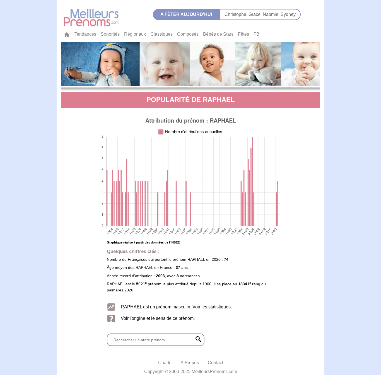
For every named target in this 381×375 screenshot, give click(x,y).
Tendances (85, 34)
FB (256, 34)
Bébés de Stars (218, 34)
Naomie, (272, 14)
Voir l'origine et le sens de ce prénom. (158, 318)
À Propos (189, 362)
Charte (165, 362)
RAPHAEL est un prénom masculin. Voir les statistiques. (176, 307)
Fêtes (243, 34)
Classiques (161, 34)
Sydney (288, 14)
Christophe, (237, 14)
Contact (215, 362)
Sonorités (110, 34)
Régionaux (135, 34)
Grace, (256, 14)
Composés (188, 34)
